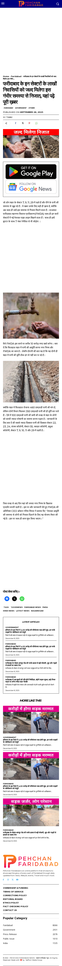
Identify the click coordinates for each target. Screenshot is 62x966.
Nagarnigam (37, 611)
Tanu (9, 117)
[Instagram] (8, 879)
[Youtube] (17, 879)
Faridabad (16, 76)
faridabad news (32, 607)
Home (6, 76)
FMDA (45, 607)
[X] (22, 123)
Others (31, 108)
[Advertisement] (31, 39)
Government (20, 108)
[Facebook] (15, 123)
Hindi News (8, 611)
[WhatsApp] (36, 123)
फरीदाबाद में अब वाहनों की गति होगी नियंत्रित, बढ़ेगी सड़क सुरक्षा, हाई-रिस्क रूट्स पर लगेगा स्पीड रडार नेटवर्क (30, 680)
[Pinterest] (29, 123)
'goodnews (17, 607)
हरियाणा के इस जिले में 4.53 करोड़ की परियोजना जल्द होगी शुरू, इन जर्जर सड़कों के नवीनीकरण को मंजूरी (30, 631)
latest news (22, 611)
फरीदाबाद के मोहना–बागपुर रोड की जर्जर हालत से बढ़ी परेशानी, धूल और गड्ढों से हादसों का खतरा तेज (31, 664)
